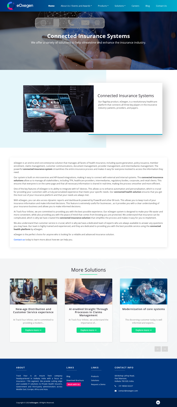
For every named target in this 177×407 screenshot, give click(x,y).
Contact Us (161, 5)
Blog (148, 5)
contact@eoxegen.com (128, 390)
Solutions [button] (119, 5)
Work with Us (74, 384)
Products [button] (102, 5)
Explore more (32, 330)
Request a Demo (98, 384)
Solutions (95, 380)
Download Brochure (75, 380)
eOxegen (34, 402)
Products (95, 376)
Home (51, 5)
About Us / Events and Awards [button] (75, 5)
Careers (135, 5)
